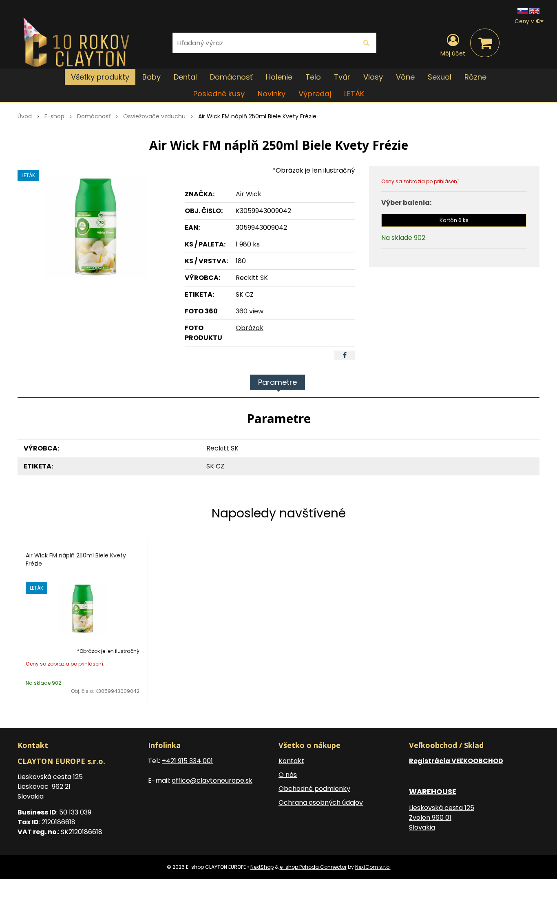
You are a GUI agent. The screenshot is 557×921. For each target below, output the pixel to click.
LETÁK (354, 94)
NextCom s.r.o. (373, 866)
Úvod (25, 116)
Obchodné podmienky (314, 788)
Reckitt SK (222, 448)
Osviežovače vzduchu (154, 116)
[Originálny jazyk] (522, 11)
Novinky (271, 94)
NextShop (262, 866)
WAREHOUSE (432, 791)
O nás (287, 774)
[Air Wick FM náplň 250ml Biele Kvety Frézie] (96, 227)
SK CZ (215, 466)
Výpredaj (314, 94)
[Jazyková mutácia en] (534, 11)
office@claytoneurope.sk (212, 780)
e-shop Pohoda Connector (313, 866)
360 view (249, 311)
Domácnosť (94, 116)
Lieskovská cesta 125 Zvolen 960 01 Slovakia (441, 817)
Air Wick (248, 194)
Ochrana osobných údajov (320, 802)
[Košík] (485, 43)
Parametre (277, 382)
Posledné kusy (219, 94)
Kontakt (291, 761)
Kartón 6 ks (454, 220)
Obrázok (249, 328)
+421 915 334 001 (187, 761)
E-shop (54, 116)
